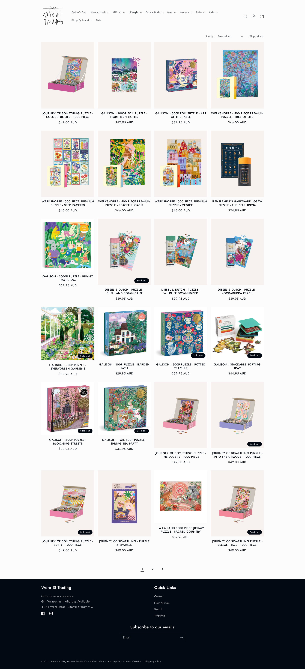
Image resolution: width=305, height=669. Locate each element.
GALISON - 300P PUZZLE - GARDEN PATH (124, 366)
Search (158, 609)
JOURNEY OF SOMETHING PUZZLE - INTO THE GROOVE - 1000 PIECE (237, 455)
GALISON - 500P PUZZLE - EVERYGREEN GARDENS (67, 367)
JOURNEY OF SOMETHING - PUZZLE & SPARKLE (124, 543)
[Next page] (163, 569)
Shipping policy (153, 661)
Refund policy (97, 661)
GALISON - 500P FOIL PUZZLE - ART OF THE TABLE (180, 115)
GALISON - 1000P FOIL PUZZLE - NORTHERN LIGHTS (124, 115)
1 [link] (142, 569)
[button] (99, 12)
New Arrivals (162, 603)
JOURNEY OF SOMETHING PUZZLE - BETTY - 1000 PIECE (68, 543)
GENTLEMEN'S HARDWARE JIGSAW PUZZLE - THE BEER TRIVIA (237, 203)
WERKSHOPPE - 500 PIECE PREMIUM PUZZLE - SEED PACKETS (68, 203)
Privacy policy (115, 661)
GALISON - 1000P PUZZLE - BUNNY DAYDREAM (68, 278)
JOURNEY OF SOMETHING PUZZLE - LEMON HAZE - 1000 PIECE (237, 543)
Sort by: (209, 36)
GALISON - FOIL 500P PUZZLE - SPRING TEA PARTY (124, 441)
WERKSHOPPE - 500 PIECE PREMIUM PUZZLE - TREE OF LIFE (237, 115)
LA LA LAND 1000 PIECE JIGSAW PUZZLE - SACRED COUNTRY (181, 530)
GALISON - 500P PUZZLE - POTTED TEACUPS (180, 366)
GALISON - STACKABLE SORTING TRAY (237, 366)
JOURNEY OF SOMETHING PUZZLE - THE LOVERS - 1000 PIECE (181, 455)
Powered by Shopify (77, 661)
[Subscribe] (182, 637)
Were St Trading (58, 661)
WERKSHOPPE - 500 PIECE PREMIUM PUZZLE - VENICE (181, 203)
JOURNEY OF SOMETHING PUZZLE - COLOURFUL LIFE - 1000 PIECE (68, 115)
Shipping (159, 615)
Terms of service (133, 661)
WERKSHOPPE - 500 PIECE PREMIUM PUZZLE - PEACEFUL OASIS (124, 203)
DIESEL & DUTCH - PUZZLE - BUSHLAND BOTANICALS (124, 291)
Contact (158, 596)
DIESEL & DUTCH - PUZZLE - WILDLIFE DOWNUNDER (180, 291)
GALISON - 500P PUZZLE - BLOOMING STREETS (67, 441)
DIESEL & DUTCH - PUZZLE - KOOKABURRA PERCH (237, 291)
